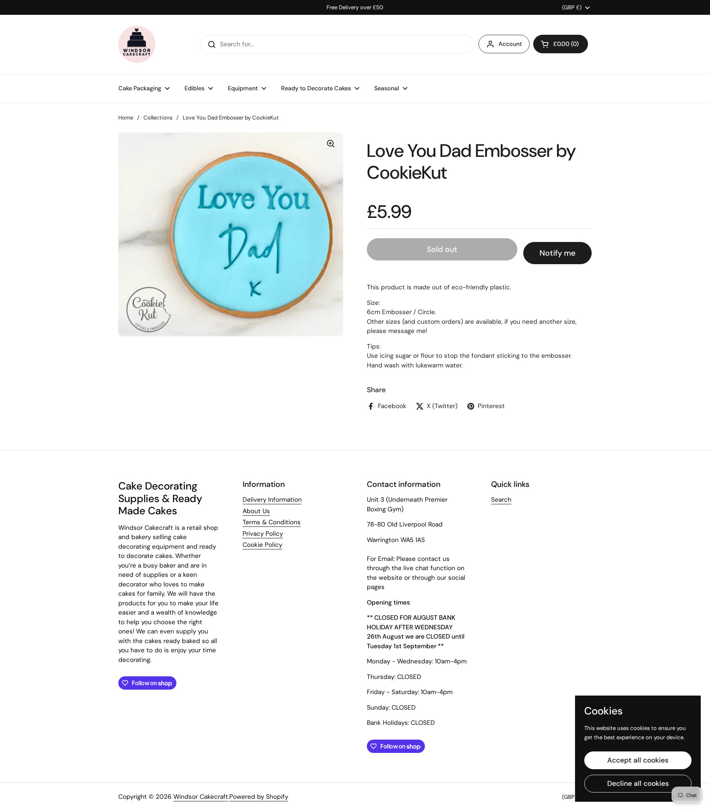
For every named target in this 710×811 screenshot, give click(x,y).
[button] (560, 44)
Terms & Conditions (272, 522)
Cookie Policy (262, 545)
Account (510, 44)
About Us (256, 511)
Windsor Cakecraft (200, 797)
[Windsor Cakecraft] (136, 44)
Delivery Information (272, 499)
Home (125, 117)
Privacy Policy (263, 533)
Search (501, 499)
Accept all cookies (638, 760)
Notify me (557, 253)
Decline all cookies (638, 783)
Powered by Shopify (258, 797)
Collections (157, 117)
